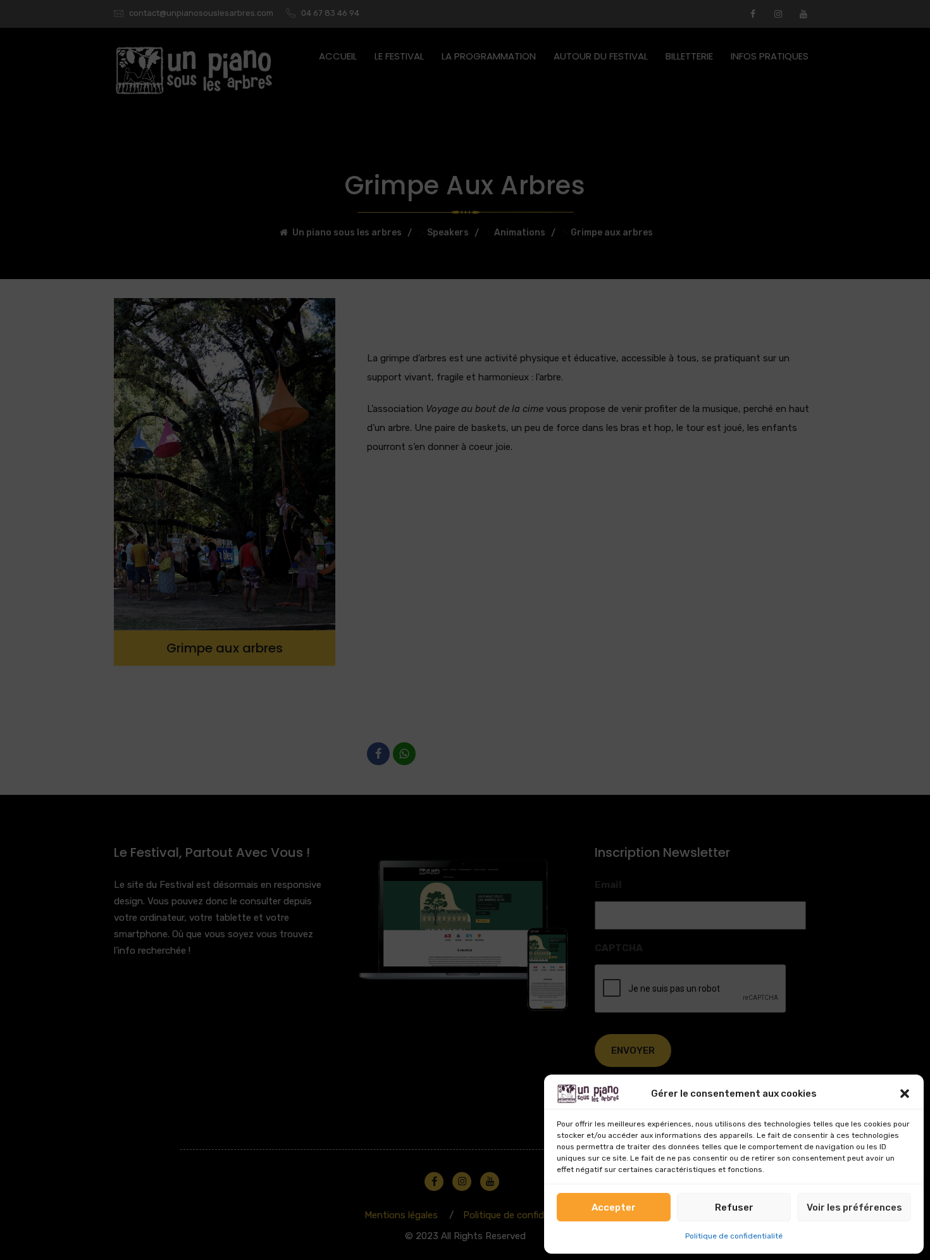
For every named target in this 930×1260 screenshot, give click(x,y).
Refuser (734, 1207)
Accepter (614, 1207)
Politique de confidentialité (734, 1236)
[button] (904, 1093)
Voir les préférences (854, 1207)
